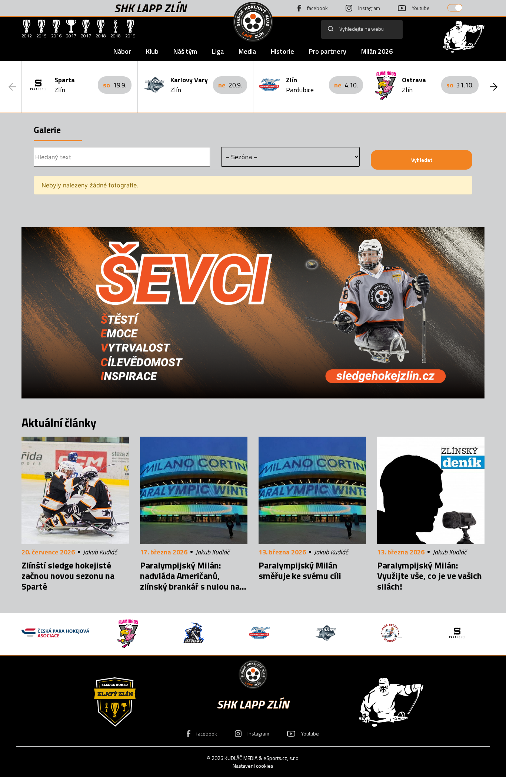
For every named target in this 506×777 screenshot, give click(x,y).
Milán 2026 (377, 51)
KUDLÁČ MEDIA (240, 758)
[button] (494, 87)
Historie (282, 51)
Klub (152, 51)
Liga (218, 51)
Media (247, 51)
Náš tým (185, 51)
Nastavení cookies (253, 766)
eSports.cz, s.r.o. (281, 758)
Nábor (122, 51)
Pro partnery (327, 51)
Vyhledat (421, 160)
